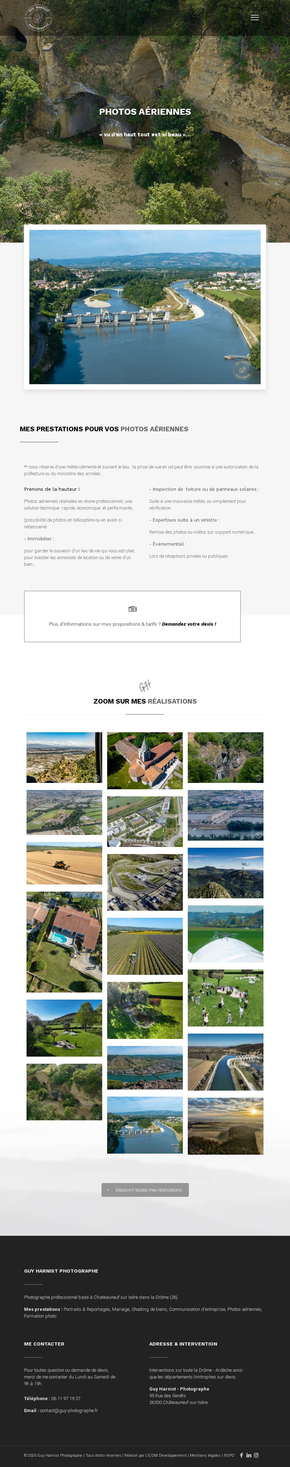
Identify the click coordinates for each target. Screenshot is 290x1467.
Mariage (120, 1309)
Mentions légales (205, 1455)
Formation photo (40, 1316)
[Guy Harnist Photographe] (38, 17)
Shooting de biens (149, 1309)
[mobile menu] (255, 18)
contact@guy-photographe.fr (69, 1410)
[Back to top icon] (256, 1452)
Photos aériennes (244, 1309)
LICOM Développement (166, 1455)
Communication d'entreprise (197, 1309)
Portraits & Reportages (87, 1309)
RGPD (229, 1455)
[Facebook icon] (241, 1455)
